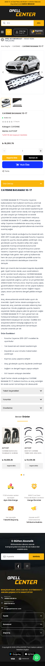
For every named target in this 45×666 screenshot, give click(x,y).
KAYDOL (36, 556)
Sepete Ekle (11, 158)
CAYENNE (16, 46)
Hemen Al (33, 158)
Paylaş (7, 171)
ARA (38, 23)
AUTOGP (13, 131)
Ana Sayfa (5, 46)
